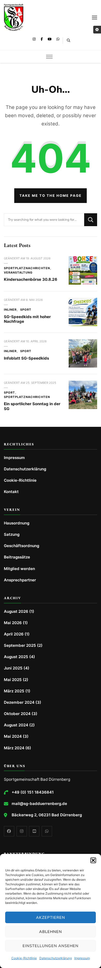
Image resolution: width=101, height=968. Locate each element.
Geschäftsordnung (21, 545)
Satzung (11, 534)
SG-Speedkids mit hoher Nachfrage (27, 319)
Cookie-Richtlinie (24, 958)
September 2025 (20, 645)
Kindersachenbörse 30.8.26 (30, 279)
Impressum (82, 958)
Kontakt (11, 491)
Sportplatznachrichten (27, 268)
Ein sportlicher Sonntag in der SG (32, 406)
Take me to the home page (50, 195)
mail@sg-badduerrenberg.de (39, 803)
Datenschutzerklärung (55, 958)
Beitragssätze (17, 557)
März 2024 (14, 747)
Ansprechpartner (20, 580)
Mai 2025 (13, 679)
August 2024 (16, 725)
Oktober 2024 (17, 713)
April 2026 (14, 634)
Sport (25, 309)
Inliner (10, 309)
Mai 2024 (13, 736)
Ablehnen (50, 931)
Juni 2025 (13, 668)
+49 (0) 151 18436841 (33, 792)
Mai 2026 (13, 622)
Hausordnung (16, 523)
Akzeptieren (50, 917)
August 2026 (16, 611)
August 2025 (16, 656)
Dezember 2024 (19, 702)
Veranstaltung (18, 272)
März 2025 (14, 691)
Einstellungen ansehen (50, 945)
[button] (93, 860)
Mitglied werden (19, 568)
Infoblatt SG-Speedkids (26, 358)
